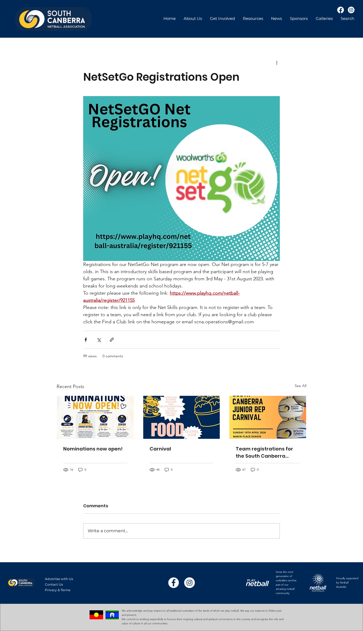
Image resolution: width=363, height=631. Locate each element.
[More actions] (276, 62)
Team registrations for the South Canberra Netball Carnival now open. (264, 452)
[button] (253, 18)
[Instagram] (351, 10)
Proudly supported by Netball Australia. (347, 583)
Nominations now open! (93, 448)
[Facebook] (340, 10)
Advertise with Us (59, 579)
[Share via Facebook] (85, 339)
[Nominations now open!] (95, 417)
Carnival (160, 448)
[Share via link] (111, 339)
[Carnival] (181, 417)
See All (300, 385)
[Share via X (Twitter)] (98, 339)
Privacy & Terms (57, 590)
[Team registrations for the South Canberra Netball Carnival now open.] (267, 417)
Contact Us (54, 584)
